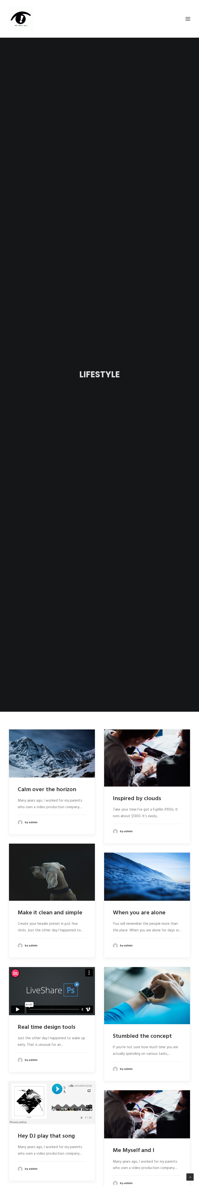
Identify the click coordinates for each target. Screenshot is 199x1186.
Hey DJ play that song (46, 1136)
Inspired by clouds (137, 798)
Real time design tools (46, 1027)
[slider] (144, 1134)
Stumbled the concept (142, 1036)
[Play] (107, 1135)
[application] (147, 1114)
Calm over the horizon (47, 789)
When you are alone (139, 913)
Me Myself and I (133, 1150)
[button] (147, 1114)
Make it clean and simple (50, 913)
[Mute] (183, 1135)
